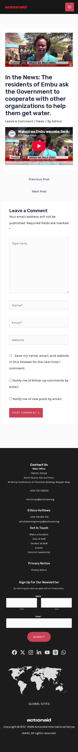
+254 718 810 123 (39, 517)
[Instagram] (30, 652)
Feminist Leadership (39, 552)
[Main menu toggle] (69, 7)
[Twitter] (22, 652)
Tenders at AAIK (39, 543)
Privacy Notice (39, 570)
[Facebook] (14, 652)
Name (39, 596)
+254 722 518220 (39, 490)
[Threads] (55, 652)
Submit (39, 637)
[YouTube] (47, 652)
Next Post (39, 191)
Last (56, 609)
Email (39, 616)
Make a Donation (39, 534)
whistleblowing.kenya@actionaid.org (39, 521)
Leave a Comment (19, 121)
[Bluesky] (63, 652)
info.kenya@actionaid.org (40, 499)
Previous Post (39, 179)
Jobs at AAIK (39, 538)
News (40, 121)
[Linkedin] (39, 652)
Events (39, 547)
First (22, 609)
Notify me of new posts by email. (37, 399)
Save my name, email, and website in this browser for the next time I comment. (39, 362)
